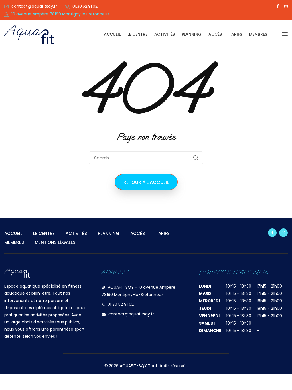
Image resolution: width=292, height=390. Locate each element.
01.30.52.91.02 (85, 6)
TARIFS (235, 34)
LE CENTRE (137, 34)
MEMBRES (258, 34)
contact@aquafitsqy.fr (34, 6)
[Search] (196, 157)
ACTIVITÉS (164, 34)
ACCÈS (215, 34)
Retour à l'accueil (146, 182)
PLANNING (192, 34)
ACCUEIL (112, 34)
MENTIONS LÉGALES (55, 242)
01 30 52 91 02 (121, 304)
